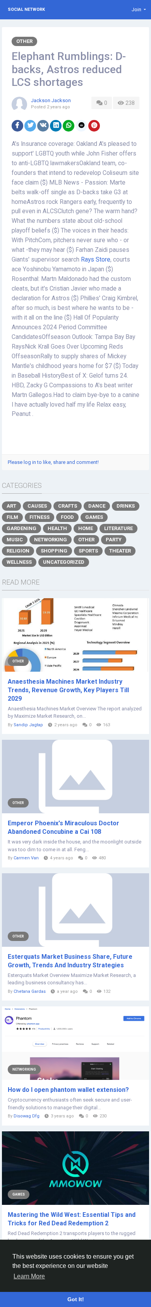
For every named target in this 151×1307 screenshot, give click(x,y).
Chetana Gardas (30, 991)
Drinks (126, 506)
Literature (118, 528)
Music (15, 539)
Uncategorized (63, 562)
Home (85, 528)
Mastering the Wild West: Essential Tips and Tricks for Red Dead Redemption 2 (72, 1219)
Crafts (67, 506)
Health (57, 528)
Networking (50, 539)
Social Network (26, 9)
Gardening (21, 528)
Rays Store (95, 259)
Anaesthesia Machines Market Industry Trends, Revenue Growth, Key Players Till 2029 (68, 690)
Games (94, 517)
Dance (96, 506)
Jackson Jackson (51, 100)
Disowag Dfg (26, 1116)
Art (11, 506)
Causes (37, 506)
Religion (18, 551)
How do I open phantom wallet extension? (68, 1089)
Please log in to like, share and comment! (53, 462)
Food (67, 517)
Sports (88, 551)
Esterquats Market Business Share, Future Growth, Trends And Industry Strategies (70, 961)
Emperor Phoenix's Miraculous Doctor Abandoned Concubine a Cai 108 (63, 827)
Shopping (54, 551)
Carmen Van (26, 857)
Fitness (39, 517)
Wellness (19, 562)
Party (114, 539)
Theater (120, 551)
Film (12, 517)
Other (24, 41)
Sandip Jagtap (28, 724)
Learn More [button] (29, 1276)
